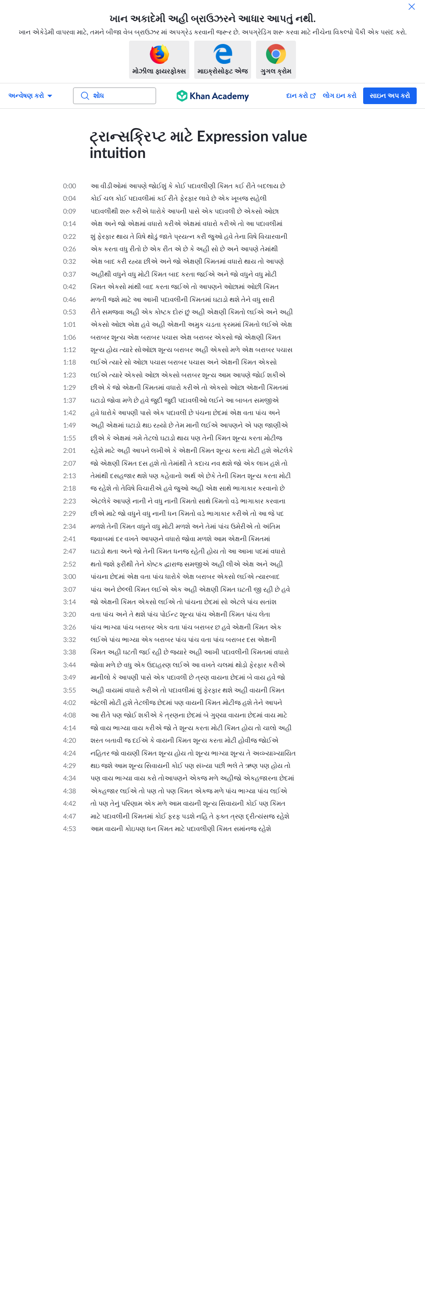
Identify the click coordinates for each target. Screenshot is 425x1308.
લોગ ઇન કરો (340, 95)
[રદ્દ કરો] (411, 6)
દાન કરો (297, 95)
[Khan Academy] (212, 95)
